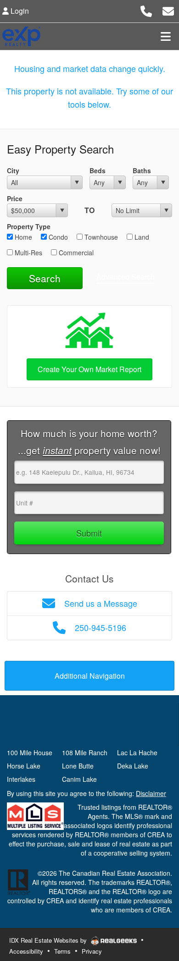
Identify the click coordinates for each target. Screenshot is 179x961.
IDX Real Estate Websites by (49, 940)
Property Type (28, 226)
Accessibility (26, 951)
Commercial (75, 252)
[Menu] (166, 36)
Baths (142, 170)
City (13, 170)
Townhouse (100, 237)
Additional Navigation (90, 675)
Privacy (92, 951)
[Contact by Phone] (146, 10)
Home (22, 237)
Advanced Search (125, 276)
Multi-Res (27, 252)
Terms (62, 951)
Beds (98, 170)
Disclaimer (151, 793)
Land (141, 237)
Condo (57, 237)
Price (14, 198)
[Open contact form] (168, 10)
